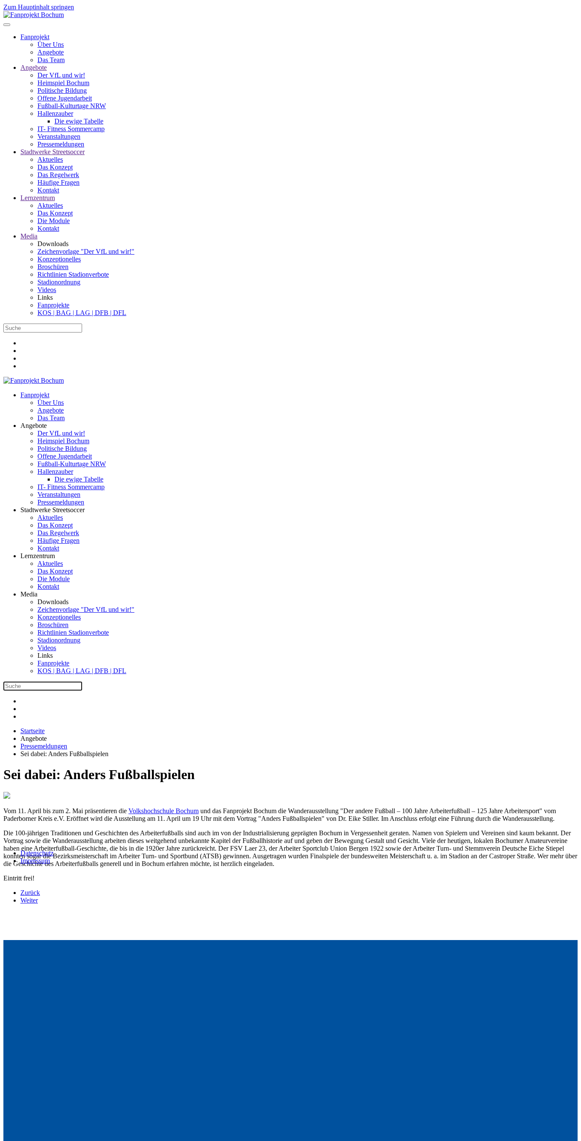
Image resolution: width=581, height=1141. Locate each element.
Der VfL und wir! (61, 75)
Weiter (29, 900)
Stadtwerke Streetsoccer (52, 151)
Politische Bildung (62, 90)
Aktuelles (50, 159)
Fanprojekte (53, 305)
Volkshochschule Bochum (163, 810)
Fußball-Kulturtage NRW (71, 105)
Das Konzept (55, 167)
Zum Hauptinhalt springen (38, 7)
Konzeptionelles (59, 259)
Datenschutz (37, 853)
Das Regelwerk (58, 174)
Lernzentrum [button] (37, 555)
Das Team (51, 59)
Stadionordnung (58, 282)
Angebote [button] (33, 425)
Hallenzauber (55, 113)
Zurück (30, 892)
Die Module (53, 220)
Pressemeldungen (60, 144)
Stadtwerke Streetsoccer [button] (52, 509)
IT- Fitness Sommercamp (71, 128)
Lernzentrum (37, 197)
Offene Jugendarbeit (64, 98)
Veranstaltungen (58, 136)
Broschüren (52, 266)
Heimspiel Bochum (63, 82)
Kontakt (48, 190)
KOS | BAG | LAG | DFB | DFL (81, 312)
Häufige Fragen (58, 182)
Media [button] (28, 594)
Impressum (35, 860)
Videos (46, 289)
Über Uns (50, 44)
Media (28, 236)
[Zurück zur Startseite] (33, 14)
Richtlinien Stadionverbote (73, 274)
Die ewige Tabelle (78, 121)
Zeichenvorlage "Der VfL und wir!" (85, 251)
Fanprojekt (34, 36)
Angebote (50, 52)
